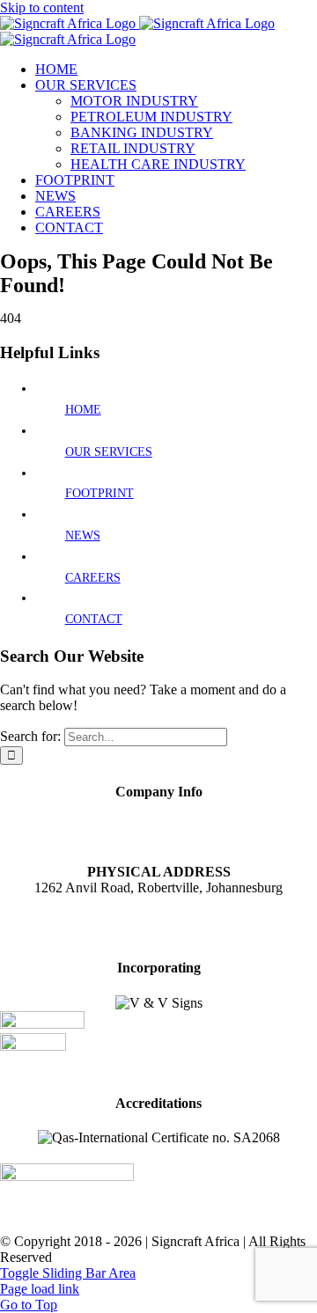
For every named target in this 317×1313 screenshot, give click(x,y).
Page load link (39, 1288)
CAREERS (93, 577)
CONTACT (93, 619)
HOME (83, 409)
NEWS (82, 535)
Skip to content (42, 7)
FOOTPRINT (99, 493)
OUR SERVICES (108, 451)
